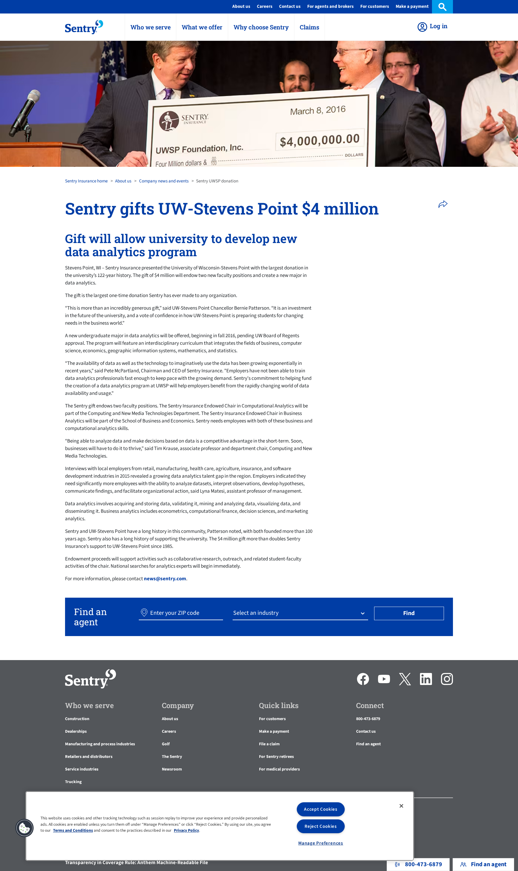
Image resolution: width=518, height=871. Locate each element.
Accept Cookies (321, 809)
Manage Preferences (320, 843)
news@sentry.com (165, 578)
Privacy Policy (186, 830)
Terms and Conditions (73, 830)
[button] (445, 204)
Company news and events (164, 181)
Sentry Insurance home (86, 181)
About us (123, 181)
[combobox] (233, 613)
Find (409, 613)
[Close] (401, 805)
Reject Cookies (321, 826)
